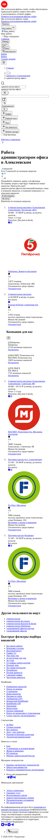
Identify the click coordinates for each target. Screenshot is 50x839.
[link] (5, 48)
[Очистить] (5, 93)
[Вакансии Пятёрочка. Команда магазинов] (27, 247)
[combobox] (13, 86)
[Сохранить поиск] (3, 100)
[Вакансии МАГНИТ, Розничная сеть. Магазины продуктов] (27, 414)
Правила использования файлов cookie (18, 21)
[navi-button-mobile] (3, 62)
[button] (4, 54)
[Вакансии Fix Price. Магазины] (27, 487)
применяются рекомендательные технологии (23, 808)
